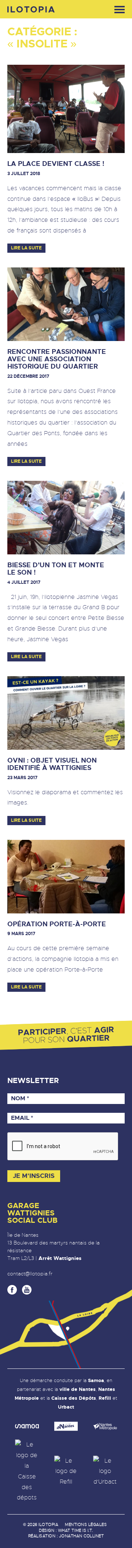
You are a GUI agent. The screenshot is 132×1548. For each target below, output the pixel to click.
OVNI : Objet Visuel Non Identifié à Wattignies (52, 764)
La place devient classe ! (55, 164)
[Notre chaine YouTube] (27, 1290)
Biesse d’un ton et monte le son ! (55, 569)
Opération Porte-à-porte (56, 924)
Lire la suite (26, 248)
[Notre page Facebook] (12, 1290)
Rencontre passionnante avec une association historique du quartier (56, 359)
